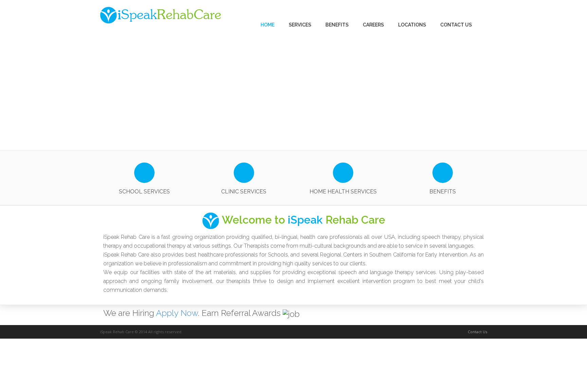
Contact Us (477, 331)
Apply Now (177, 313)
